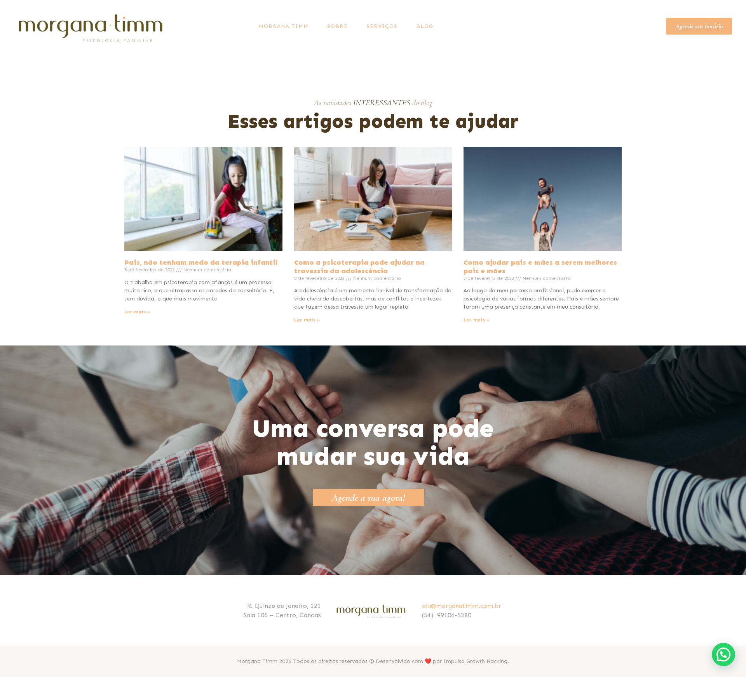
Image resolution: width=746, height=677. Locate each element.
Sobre (337, 26)
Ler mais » (137, 311)
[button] (723, 654)
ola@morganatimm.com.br (461, 605)
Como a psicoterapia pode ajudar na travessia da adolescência (359, 266)
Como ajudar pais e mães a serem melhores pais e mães (540, 266)
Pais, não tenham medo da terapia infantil (200, 262)
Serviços (381, 26)
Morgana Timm (284, 26)
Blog (424, 26)
